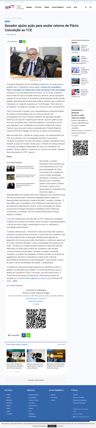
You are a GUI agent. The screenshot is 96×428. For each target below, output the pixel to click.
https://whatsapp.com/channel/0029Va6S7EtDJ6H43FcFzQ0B (36, 301)
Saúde (8, 411)
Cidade (8, 394)
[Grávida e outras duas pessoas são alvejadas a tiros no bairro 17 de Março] (11, 177)
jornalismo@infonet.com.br (34, 278)
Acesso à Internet (33, 394)
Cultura (8, 397)
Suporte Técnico (33, 405)
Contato (15, 2)
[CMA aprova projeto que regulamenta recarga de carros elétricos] (36, 355)
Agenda (53, 394)
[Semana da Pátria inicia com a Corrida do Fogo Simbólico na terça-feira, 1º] (75, 81)
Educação (9, 350)
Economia (50, 350)
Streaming (31, 414)
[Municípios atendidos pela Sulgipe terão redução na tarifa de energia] (56, 355)
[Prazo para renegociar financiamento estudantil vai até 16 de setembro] (16, 355)
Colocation (32, 403)
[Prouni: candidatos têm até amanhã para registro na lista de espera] (75, 70)
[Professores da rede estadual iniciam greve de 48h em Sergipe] (11, 169)
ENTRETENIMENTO (58, 7)
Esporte (9, 405)
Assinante (21, 2)
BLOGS (69, 7)
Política (7, 21)
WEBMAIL (29, 7)
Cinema (46, 7)
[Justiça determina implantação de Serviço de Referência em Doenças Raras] (11, 186)
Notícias (38, 7)
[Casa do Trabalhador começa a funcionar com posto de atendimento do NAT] (75, 59)
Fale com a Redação (78, 397)
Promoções (54, 397)
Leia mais (60, 426)
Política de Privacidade (79, 403)
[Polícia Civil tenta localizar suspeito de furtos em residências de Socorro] (75, 92)
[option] (80, 71)
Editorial (75, 394)
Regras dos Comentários (80, 400)
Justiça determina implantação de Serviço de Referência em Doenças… (25, 185)
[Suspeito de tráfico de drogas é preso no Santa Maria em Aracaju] (75, 48)
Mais (75, 7)
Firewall (31, 408)
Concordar (52, 426)
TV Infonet (9, 414)
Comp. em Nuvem (33, 400)
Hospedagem (32, 397)
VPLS (30, 411)
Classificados (8, 2)
